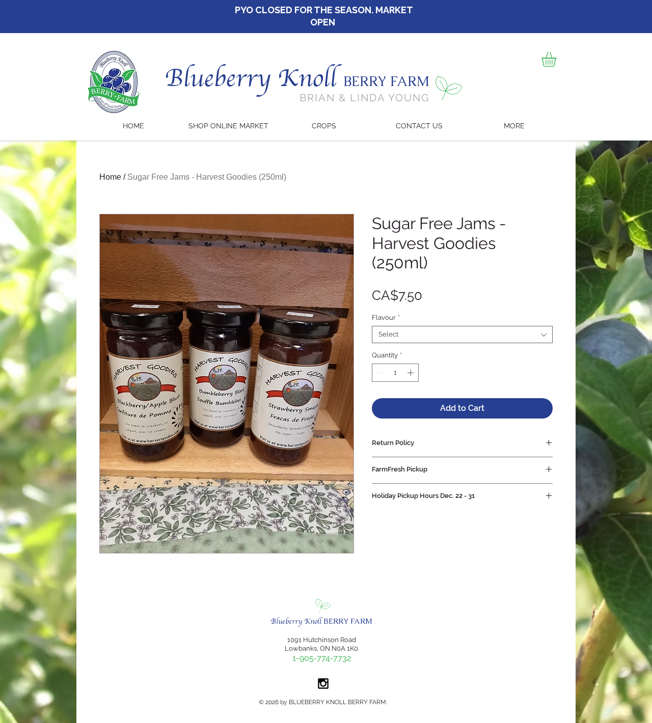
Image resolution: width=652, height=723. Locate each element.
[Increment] (411, 372)
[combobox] (462, 334)
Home (110, 177)
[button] (557, 59)
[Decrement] (379, 372)
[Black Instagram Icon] (323, 683)
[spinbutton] (395, 372)
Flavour (386, 317)
